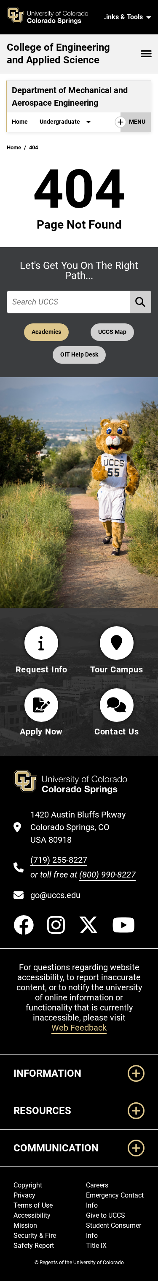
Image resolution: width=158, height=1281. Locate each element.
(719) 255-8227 (58, 860)
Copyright (27, 1185)
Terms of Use (33, 1205)
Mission (25, 1225)
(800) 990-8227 (107, 875)
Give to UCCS (105, 1215)
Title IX (96, 1246)
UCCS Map (112, 332)
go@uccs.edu (55, 895)
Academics (46, 332)
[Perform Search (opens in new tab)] (140, 302)
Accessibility (32, 1215)
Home (20, 121)
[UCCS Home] (52, 17)
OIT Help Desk (79, 354)
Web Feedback (79, 1028)
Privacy (24, 1195)
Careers (97, 1185)
